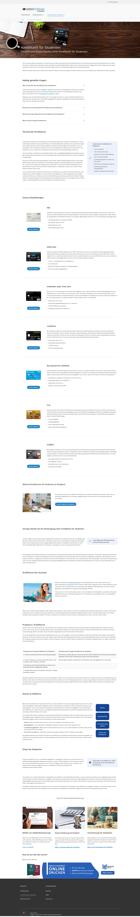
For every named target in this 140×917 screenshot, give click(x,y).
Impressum (49, 899)
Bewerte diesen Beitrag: (29, 859)
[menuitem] (24, 913)
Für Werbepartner (113, 2)
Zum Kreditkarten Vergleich (66, 504)
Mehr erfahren (33, 229)
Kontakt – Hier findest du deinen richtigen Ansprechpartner (45, 914)
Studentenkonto (38, 15)
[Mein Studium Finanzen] (33, 13)
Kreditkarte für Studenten (55, 15)
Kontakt (48, 891)
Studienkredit (25, 15)
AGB (47, 895)
